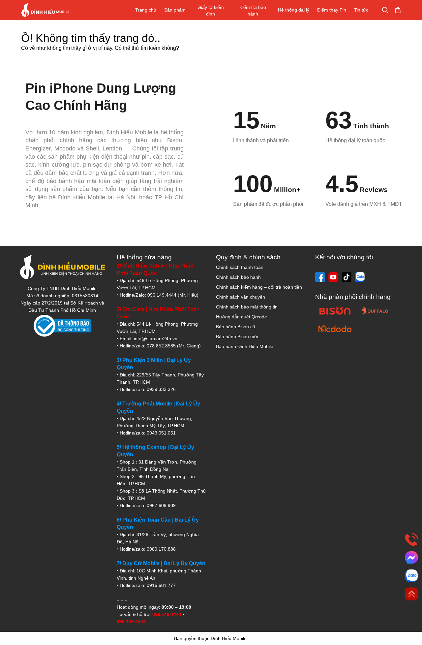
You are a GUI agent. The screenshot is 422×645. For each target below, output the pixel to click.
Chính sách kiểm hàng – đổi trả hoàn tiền (259, 287)
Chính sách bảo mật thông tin (247, 306)
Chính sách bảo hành (238, 277)
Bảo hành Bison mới (237, 336)
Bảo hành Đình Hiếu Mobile (244, 346)
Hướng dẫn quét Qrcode (241, 316)
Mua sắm (398, 10)
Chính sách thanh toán (239, 267)
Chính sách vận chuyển (240, 297)
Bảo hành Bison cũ (235, 326)
